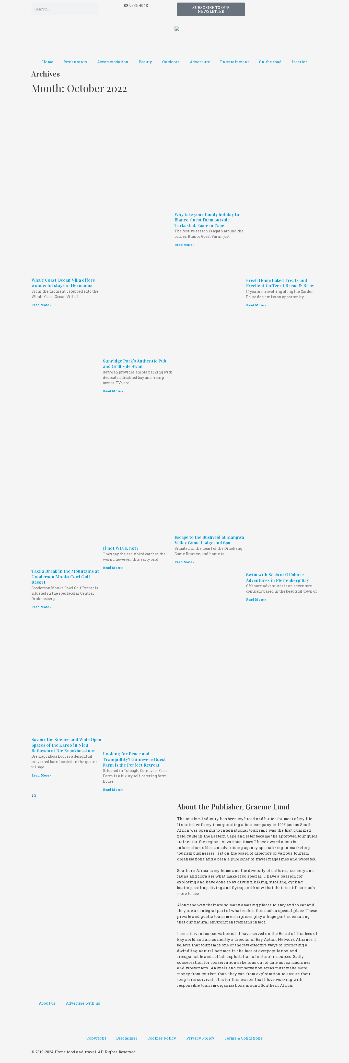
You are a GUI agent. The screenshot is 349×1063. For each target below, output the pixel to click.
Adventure (200, 61)
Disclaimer (126, 1038)
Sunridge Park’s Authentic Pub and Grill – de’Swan (134, 363)
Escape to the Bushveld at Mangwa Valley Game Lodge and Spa (209, 540)
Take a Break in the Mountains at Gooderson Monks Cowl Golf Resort (65, 576)
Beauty (145, 61)
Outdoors (171, 61)
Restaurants (75, 61)
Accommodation (113, 61)
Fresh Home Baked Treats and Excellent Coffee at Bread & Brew (280, 283)
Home (47, 61)
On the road (270, 61)
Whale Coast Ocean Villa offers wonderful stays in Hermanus (63, 283)
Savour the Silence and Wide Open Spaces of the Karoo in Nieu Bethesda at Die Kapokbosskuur (66, 745)
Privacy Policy (200, 1038)
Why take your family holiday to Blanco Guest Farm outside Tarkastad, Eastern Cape (207, 220)
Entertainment (234, 61)
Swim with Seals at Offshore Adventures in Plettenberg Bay (277, 577)
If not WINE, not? (120, 548)
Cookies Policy (161, 1038)
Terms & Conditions (244, 1038)
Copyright (96, 1038)
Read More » (41, 305)
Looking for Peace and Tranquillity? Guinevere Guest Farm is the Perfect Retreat (134, 759)
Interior (299, 61)
